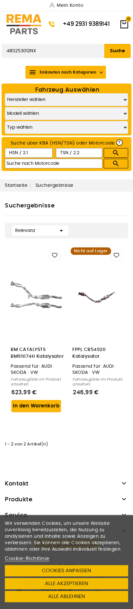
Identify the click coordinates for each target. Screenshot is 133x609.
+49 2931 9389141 (86, 24)
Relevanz (40, 231)
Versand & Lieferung (83, 37)
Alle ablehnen (66, 596)
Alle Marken (39, 37)
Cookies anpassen (66, 570)
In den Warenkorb (36, 406)
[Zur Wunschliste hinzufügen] (54, 255)
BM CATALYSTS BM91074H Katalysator (37, 353)
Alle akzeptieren (66, 583)
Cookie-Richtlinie (27, 558)
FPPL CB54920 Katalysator (89, 353)
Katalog (11, 37)
